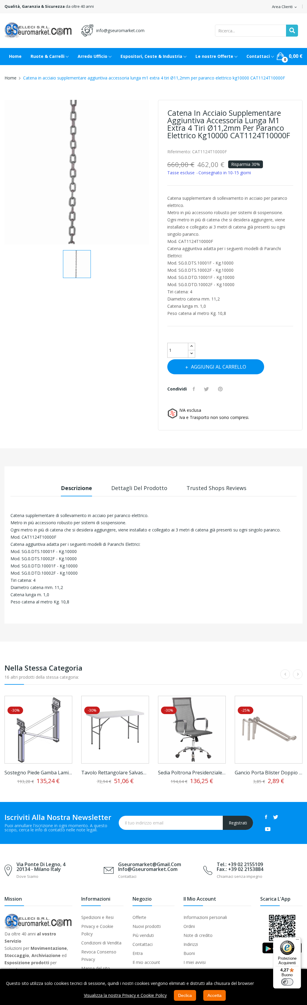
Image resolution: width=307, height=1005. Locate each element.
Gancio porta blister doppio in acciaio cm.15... (269, 773)
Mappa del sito (95, 968)
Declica (185, 995)
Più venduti (143, 935)
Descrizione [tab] (76, 488)
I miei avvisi (194, 962)
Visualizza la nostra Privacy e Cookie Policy (125, 995)
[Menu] (297, 940)
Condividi (194, 388)
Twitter (275, 817)
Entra (138, 953)
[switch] (287, 982)
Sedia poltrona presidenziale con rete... (192, 773)
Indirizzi (190, 944)
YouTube (267, 829)
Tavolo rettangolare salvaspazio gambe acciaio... (115, 773)
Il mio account (146, 962)
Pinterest (221, 388)
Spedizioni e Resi (97, 917)
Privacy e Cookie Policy (97, 930)
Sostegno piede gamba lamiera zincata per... (38, 773)
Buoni (189, 953)
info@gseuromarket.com (120, 30)
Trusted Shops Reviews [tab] (216, 488)
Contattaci (143, 944)
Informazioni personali (205, 917)
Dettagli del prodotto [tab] (139, 488)
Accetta (214, 995)
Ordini (189, 926)
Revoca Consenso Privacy (98, 955)
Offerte (139, 917)
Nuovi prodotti (147, 926)
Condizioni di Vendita (101, 943)
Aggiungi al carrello (218, 366)
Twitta (207, 388)
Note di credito (198, 935)
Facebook (266, 817)
